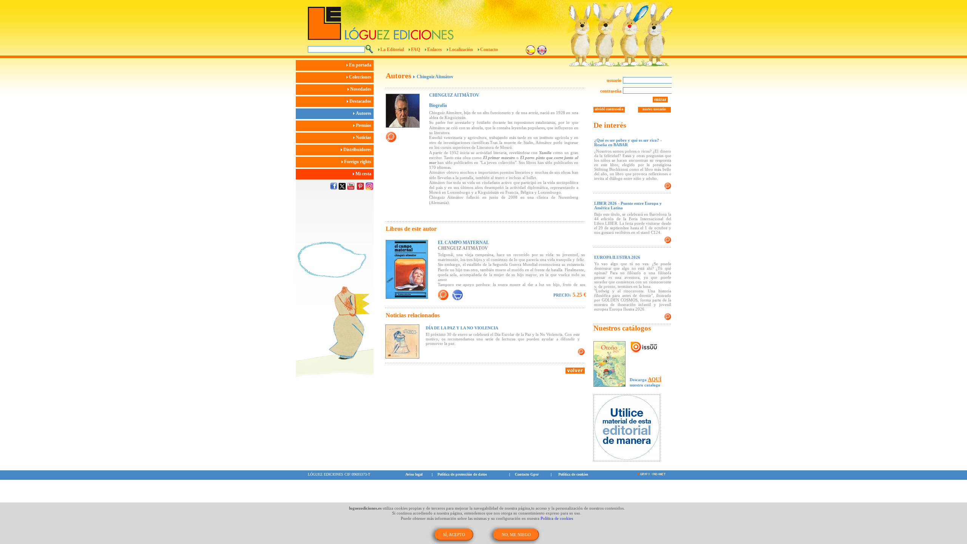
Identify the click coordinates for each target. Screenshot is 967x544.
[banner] (630, 428)
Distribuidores (358, 149)
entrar (660, 99)
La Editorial (392, 49)
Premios (364, 125)
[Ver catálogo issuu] (644, 347)
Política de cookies (573, 474)
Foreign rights (358, 161)
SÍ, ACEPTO (454, 534)
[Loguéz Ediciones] (441, 20)
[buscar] (369, 49)
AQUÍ (654, 379)
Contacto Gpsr (527, 474)
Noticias (364, 137)
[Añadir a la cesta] (457, 294)
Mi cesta (364, 173)
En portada (361, 65)
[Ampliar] (443, 294)
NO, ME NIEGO (516, 534)
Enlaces (434, 49)
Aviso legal (414, 474)
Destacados (361, 101)
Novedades (361, 89)
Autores (364, 113)
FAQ (415, 49)
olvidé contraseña (609, 109)
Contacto (489, 49)
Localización (461, 49)
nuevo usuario (654, 109)
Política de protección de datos (462, 474)
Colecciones (361, 77)
